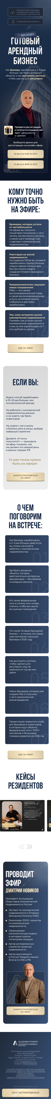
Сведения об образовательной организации (25, 1077)
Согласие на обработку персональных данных (26, 1071)
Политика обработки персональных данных (25, 1069)
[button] (25, 1093)
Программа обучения (25, 1075)
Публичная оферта (25, 1073)
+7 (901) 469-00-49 (29, 1064)
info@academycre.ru (28, 1062)
